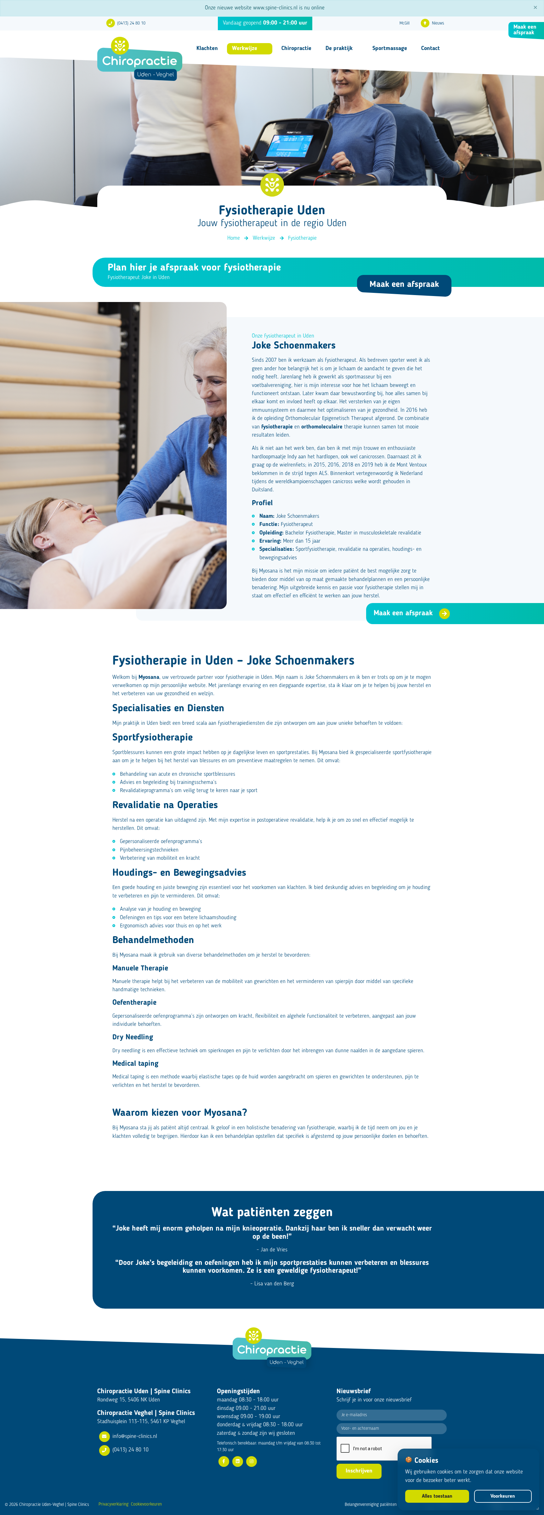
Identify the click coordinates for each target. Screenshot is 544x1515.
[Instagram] (251, 1461)
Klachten (207, 48)
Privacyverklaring (113, 1504)
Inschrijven (359, 1471)
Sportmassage (389, 48)
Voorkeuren (502, 1496)
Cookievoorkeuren (146, 1504)
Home (233, 238)
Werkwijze (244, 48)
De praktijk (339, 48)
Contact (430, 48)
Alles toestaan (437, 1496)
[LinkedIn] (238, 1461)
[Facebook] (224, 1461)
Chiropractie (296, 48)
